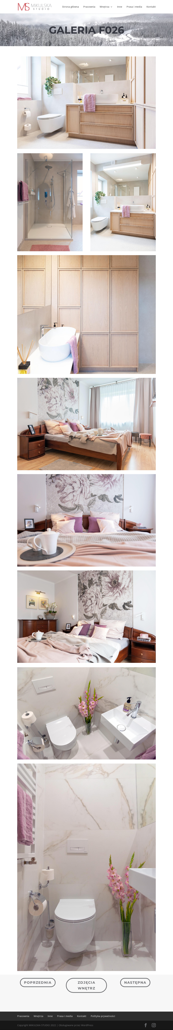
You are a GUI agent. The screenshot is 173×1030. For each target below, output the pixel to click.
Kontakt (151, 7)
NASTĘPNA (135, 982)
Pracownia (89, 7)
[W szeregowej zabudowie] (86, 148)
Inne (119, 7)
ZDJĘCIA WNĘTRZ (86, 985)
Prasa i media (134, 7)
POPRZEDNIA (38, 982)
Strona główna (70, 7)
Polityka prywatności (103, 1016)
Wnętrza (104, 7)
